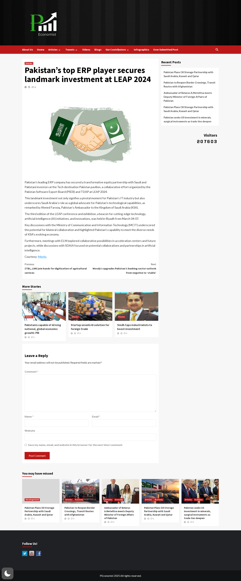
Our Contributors (116, 49)
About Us (27, 49)
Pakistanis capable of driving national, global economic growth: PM (43, 329)
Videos (86, 49)
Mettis (42, 256)
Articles (53, 49)
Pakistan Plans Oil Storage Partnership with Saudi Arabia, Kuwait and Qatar (188, 74)
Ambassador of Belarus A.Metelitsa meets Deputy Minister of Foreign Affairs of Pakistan (188, 96)
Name (29, 416)
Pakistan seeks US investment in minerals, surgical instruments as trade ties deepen (187, 119)
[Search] (217, 49)
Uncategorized (32, 500)
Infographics (141, 49)
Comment (31, 371)
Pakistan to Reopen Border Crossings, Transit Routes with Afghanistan (189, 84)
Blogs (97, 49)
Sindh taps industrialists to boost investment (134, 327)
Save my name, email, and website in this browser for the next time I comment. (75, 444)
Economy (79, 500)
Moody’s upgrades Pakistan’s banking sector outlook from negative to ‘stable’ (124, 268)
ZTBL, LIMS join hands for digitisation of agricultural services (56, 268)
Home (40, 49)
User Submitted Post (165, 49)
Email (96, 416)
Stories (29, 63)
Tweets (69, 49)
